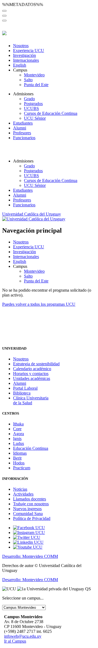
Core (17, 428)
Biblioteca (21, 393)
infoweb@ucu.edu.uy (22, 636)
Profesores (22, 133)
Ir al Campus (15, 641)
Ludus (18, 443)
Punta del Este (36, 84)
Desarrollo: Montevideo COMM (30, 556)
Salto (28, 79)
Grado (29, 98)
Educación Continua (30, 448)
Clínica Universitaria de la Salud (30, 400)
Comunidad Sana (28, 513)
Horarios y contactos (30, 373)
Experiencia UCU (28, 50)
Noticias (20, 489)
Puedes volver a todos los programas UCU (38, 304)
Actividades (23, 494)
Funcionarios (24, 137)
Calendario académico (32, 368)
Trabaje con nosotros (31, 504)
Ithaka (18, 424)
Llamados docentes (29, 499)
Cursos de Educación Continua (50, 113)
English (19, 65)
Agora (18, 433)
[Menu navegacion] (4, 16)
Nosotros (21, 45)
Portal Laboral (25, 388)
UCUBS (31, 108)
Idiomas (20, 453)
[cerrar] (4, 20)
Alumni (19, 128)
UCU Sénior (35, 118)
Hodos (18, 463)
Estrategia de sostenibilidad (36, 364)
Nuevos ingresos (27, 508)
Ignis (17, 438)
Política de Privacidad (31, 518)
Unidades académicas (31, 378)
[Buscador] (4, 11)
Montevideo (34, 75)
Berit (17, 458)
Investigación (24, 55)
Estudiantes (23, 123)
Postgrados (33, 103)
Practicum (21, 467)
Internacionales (26, 60)
